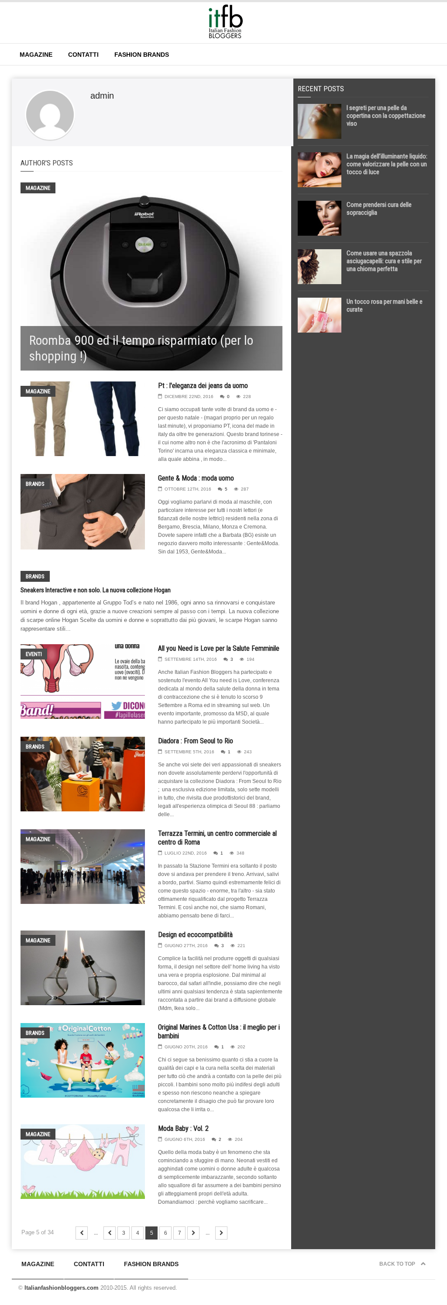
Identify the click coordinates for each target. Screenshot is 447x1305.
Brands (35, 484)
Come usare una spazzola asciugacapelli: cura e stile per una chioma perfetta (384, 261)
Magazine (36, 54)
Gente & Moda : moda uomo (196, 478)
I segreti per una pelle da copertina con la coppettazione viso (386, 115)
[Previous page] (109, 1233)
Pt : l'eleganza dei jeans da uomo (203, 385)
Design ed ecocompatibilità (195, 935)
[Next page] (193, 1233)
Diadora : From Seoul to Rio (195, 741)
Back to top (397, 1264)
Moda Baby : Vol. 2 (183, 1128)
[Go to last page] (221, 1233)
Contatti (83, 54)
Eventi (34, 654)
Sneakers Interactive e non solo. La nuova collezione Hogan (96, 590)
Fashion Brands (141, 54)
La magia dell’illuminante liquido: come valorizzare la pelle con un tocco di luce (387, 164)
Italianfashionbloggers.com (61, 1287)
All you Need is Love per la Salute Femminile (218, 648)
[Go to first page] (82, 1233)
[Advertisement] (363, 400)
